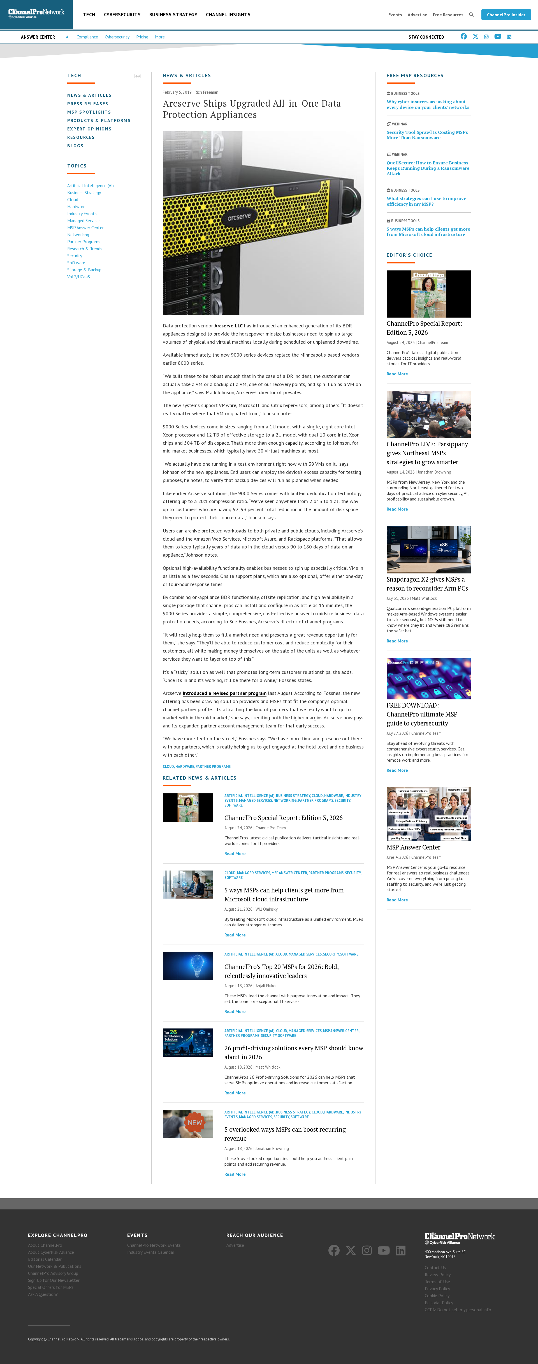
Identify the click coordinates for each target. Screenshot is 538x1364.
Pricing (142, 37)
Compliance (87, 37)
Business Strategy (173, 14)
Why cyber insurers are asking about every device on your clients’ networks (428, 104)
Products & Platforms (99, 120)
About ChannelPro (45, 1245)
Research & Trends (84, 248)
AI (68, 37)
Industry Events (82, 213)
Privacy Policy (437, 1288)
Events (395, 14)
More (160, 37)
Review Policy (438, 1274)
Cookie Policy (437, 1295)
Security (74, 255)
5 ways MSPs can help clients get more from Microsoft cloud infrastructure (428, 231)
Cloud (72, 199)
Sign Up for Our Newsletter (54, 1280)
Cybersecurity (122, 14)
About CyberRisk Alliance (51, 1252)
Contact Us (435, 1267)
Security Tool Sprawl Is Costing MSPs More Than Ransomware (427, 135)
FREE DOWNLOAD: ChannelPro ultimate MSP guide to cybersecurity (422, 714)
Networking (78, 234)
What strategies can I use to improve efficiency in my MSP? (426, 201)
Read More (235, 853)
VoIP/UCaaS (78, 276)
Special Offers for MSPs (50, 1287)
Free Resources (448, 14)
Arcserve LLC (228, 325)
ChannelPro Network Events (154, 1245)
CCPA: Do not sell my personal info (458, 1309)
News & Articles (89, 95)
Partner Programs (83, 241)
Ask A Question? (43, 1294)
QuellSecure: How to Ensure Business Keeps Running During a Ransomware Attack (428, 168)
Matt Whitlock (268, 1067)
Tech (89, 14)
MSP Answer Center (85, 227)
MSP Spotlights (89, 112)
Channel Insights (228, 14)
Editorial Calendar (45, 1259)
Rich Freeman (206, 92)
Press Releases (87, 103)
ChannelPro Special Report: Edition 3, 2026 (283, 818)
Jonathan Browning (272, 1148)
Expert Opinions (89, 129)
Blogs (75, 145)
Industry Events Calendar (150, 1252)
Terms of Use (437, 1281)
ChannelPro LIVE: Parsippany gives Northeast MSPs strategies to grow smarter (427, 453)
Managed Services (84, 220)
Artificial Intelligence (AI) (90, 185)
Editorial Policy (439, 1302)
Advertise (417, 14)
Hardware (76, 206)
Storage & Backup (84, 269)
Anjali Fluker (266, 985)
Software (76, 262)
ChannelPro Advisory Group (53, 1273)
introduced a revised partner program (224, 693)
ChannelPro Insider (506, 14)
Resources (81, 137)
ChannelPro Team (271, 827)
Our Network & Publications (54, 1266)
